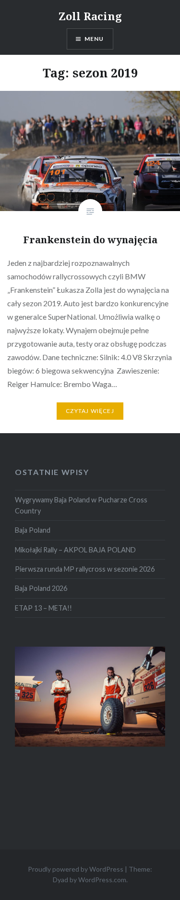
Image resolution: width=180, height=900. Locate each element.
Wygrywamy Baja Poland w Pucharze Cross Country (81, 505)
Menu (94, 38)
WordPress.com (102, 879)
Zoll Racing (90, 16)
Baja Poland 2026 (41, 588)
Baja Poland (32, 530)
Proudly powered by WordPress (75, 869)
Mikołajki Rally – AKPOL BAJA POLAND (75, 550)
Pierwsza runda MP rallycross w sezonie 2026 (85, 569)
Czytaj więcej (90, 410)
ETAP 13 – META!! (43, 608)
